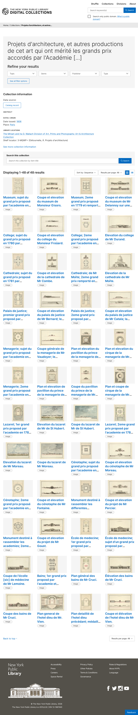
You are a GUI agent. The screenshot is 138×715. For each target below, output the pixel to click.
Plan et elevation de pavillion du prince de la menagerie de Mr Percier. (51, 392)
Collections (107, 3)
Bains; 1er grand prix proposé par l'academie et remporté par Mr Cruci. (51, 584)
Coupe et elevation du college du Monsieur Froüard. (50, 239)
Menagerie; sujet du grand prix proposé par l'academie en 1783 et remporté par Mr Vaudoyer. (17, 356)
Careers (54, 672)
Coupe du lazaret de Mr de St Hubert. (85, 426)
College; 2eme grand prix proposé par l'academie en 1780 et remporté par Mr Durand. (84, 243)
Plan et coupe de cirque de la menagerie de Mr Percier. (117, 392)
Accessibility (56, 664)
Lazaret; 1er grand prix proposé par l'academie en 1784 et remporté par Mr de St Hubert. (17, 432)
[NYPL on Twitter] (114, 688)
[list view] (132, 172)
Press (53, 668)
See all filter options (18, 81)
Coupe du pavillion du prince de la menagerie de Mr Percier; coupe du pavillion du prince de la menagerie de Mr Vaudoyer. (84, 398)
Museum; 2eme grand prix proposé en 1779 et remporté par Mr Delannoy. (85, 203)
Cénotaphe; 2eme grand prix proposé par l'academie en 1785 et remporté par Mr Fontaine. (16, 508)
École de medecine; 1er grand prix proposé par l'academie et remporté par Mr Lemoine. (85, 548)
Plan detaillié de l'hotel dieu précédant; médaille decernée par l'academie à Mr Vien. (85, 623)
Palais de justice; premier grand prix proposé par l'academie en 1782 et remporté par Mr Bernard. (17, 321)
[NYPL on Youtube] (126, 688)
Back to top (9, 638)
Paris (12, 124)
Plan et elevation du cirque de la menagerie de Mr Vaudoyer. (119, 354)
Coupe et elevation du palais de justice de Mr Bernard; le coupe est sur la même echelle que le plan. (51, 321)
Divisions (121, 3)
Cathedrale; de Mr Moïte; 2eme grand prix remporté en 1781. (84, 279)
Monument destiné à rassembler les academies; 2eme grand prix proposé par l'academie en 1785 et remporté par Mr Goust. (17, 550)
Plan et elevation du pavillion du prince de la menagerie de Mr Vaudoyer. (85, 354)
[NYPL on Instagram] (120, 688)
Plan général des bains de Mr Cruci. (84, 578)
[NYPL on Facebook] (108, 688)
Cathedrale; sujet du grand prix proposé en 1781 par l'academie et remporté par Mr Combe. (17, 283)
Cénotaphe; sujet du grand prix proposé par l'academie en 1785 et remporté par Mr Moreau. (85, 470)
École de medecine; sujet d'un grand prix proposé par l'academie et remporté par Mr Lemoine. (119, 548)
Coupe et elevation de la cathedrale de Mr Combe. (51, 277)
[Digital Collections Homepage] (27, 11)
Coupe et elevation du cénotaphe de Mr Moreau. (119, 466)
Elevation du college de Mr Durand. (119, 237)
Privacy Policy (86, 664)
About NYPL (114, 668)
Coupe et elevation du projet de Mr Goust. (50, 542)
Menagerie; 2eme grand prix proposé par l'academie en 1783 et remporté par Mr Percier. (16, 394)
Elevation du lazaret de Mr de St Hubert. (51, 426)
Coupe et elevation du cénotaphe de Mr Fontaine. (51, 504)
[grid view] (127, 172)
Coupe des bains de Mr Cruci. (17, 615)
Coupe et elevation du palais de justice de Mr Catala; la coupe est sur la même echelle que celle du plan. (119, 321)
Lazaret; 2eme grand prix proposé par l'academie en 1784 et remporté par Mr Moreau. (120, 432)
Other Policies (86, 668)
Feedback (131, 712)
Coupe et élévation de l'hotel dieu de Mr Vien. (119, 617)
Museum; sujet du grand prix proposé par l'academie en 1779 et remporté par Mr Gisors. (16, 205)
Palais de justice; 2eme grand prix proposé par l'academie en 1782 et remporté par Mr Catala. (85, 321)
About (133, 3)
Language (113, 672)
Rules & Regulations (118, 664)
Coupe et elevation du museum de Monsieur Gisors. (50, 201)
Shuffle (95, 3)
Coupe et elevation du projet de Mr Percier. (118, 504)
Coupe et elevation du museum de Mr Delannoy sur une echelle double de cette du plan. (118, 205)
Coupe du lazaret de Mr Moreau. (51, 464)
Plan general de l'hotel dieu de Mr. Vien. (49, 617)
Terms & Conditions (88, 672)
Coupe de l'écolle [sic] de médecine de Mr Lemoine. (16, 579)
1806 (18, 121)
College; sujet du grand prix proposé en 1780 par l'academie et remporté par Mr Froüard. (16, 245)
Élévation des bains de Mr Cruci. (119, 578)
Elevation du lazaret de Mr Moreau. (17, 464)
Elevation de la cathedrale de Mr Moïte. (117, 277)
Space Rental (56, 676)
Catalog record (12, 105)
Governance (85, 676)
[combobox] (106, 10)
